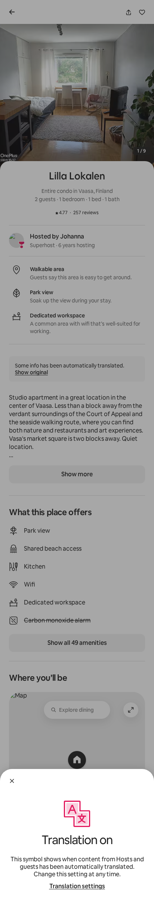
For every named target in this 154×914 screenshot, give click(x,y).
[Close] (12, 781)
